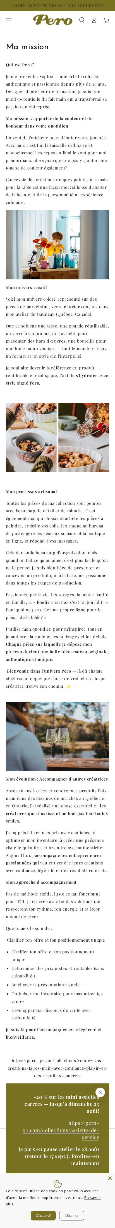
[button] (82, 20)
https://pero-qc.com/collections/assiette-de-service (61, 1129)
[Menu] (9, 20)
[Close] (110, 1178)
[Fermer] (100, 1092)
